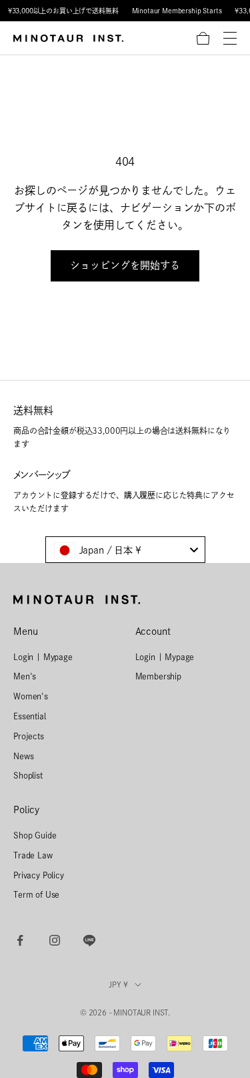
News (23, 756)
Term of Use (36, 894)
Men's (24, 676)
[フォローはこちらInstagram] (54, 940)
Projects (28, 736)
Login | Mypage (43, 657)
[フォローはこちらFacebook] (20, 940)
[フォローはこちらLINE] (89, 940)
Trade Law (33, 855)
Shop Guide (34, 835)
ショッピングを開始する (125, 265)
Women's (30, 696)
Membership (158, 676)
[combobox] (125, 549)
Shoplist (28, 775)
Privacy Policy (38, 875)
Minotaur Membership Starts (177, 10)
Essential (29, 716)
